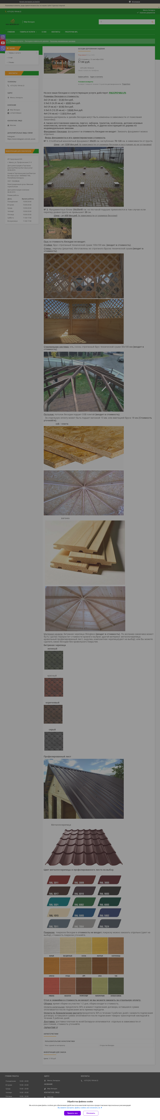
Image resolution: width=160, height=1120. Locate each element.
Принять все (72, 1113)
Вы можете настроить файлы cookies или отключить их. (79, 1108)
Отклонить (90, 1113)
